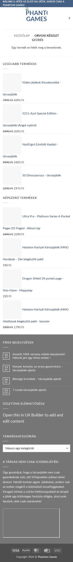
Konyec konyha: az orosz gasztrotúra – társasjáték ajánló (38, 368)
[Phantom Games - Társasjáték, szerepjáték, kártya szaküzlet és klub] (37, 18)
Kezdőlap (22, 35)
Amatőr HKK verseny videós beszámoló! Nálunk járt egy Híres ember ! (39, 356)
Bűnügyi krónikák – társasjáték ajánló (37, 379)
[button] (5, 18)
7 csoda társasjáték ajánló (29, 389)
